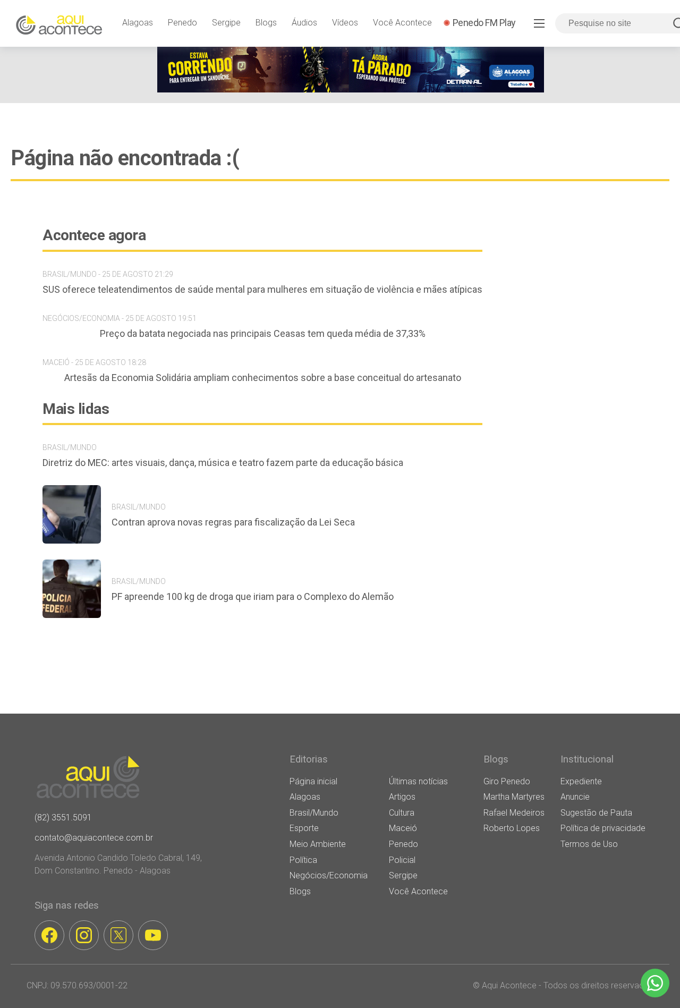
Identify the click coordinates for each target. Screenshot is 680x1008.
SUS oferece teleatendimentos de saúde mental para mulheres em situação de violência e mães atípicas (262, 289)
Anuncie (575, 797)
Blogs (266, 23)
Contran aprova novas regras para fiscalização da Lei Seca (233, 522)
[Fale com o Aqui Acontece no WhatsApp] (655, 983)
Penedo (182, 23)
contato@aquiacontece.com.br (94, 838)
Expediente (581, 781)
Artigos (402, 797)
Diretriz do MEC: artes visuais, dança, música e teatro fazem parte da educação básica (222, 462)
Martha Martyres (514, 797)
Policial (402, 860)
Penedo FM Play (484, 22)
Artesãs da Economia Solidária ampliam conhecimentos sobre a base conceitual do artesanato (262, 377)
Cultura (401, 813)
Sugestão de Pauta (596, 813)
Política (303, 860)
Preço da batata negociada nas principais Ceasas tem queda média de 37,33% (263, 333)
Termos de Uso (589, 844)
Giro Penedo (506, 781)
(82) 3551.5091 (63, 817)
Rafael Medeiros (514, 813)
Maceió (403, 828)
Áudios (304, 23)
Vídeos (345, 23)
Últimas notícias (418, 781)
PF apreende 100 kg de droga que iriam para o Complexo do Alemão (253, 596)
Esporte (304, 828)
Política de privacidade (602, 828)
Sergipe (226, 23)
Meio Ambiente (318, 844)
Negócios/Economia (329, 875)
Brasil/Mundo (314, 813)
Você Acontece (402, 23)
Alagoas (137, 23)
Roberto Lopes (511, 828)
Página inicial (313, 781)
